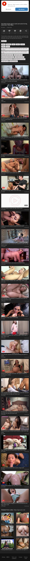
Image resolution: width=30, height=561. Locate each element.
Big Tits (4, 41)
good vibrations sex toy (19, 59)
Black (3, 44)
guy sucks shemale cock (7, 57)
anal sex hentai (13, 61)
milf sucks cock (18, 55)
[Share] (26, 31)
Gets (13, 44)
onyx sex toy (5, 61)
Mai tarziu (8, 9)
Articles (3, 557)
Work (18, 44)
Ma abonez (22, 9)
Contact (20, 557)
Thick (3, 46)
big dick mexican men (7, 59)
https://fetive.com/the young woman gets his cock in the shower (14, 49)
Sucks (22, 44)
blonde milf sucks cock (7, 55)
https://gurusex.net (19, 510)
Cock (8, 46)
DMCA (7, 557)
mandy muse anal (19, 57)
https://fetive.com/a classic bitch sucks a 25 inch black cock (14, 52)
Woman (8, 44)
